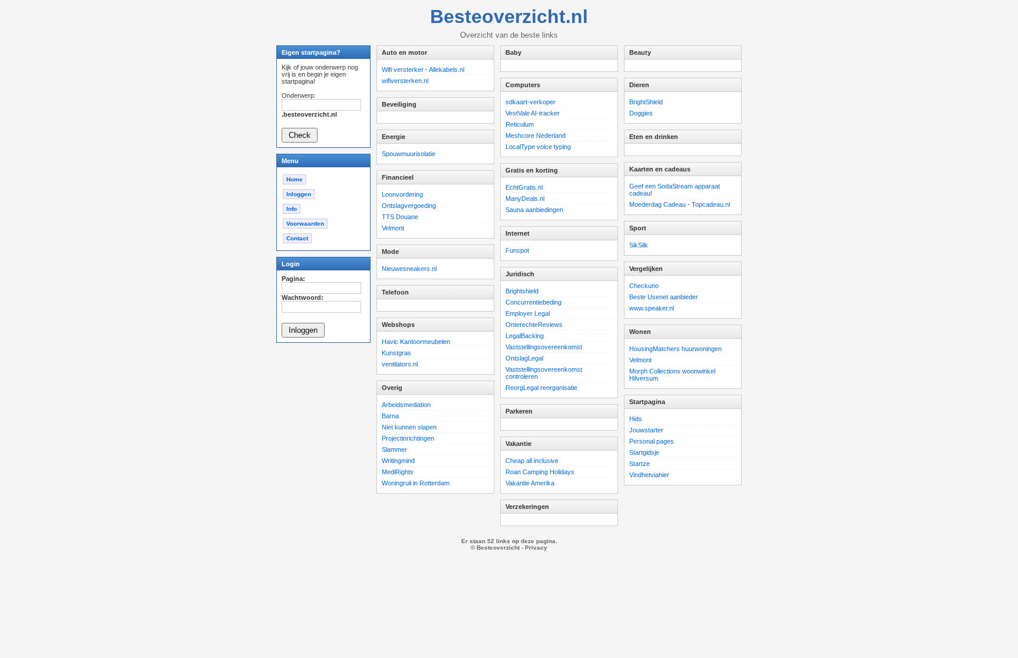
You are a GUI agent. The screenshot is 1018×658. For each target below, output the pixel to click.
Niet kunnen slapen (409, 427)
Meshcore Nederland (535, 135)
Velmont (393, 228)
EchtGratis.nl (524, 187)
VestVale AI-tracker (532, 113)
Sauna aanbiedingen (534, 209)
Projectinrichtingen (408, 438)
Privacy (536, 547)
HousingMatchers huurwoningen (675, 348)
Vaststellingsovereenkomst (543, 347)
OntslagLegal (524, 358)
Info (291, 209)
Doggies (641, 113)
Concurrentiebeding (533, 302)
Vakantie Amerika (529, 483)
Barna (390, 415)
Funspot (517, 250)
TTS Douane (400, 216)
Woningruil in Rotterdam (415, 483)
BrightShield (646, 101)
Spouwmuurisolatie (408, 153)
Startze (639, 463)
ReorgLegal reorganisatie (541, 387)
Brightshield (521, 291)
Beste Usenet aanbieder (663, 296)
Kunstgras (396, 352)
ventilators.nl (400, 364)
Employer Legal (527, 313)
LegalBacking (524, 335)
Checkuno (644, 285)
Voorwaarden (305, 223)
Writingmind (398, 460)
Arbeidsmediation (406, 404)
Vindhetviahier (649, 474)
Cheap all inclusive (531, 460)
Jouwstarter (646, 430)
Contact (297, 238)
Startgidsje (644, 452)
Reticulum (519, 124)
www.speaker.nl (651, 308)
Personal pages (651, 441)
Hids (635, 418)
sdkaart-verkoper (530, 101)
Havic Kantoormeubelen (416, 341)
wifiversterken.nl (405, 80)
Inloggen (298, 194)
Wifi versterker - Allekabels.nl (423, 69)
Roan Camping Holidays (539, 471)
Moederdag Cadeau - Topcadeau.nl (679, 204)
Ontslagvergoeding (409, 205)
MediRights (398, 471)
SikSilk (638, 245)
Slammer (394, 449)
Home (294, 179)
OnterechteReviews (534, 324)
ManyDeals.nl (524, 198)
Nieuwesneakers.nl (409, 268)
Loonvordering (402, 194)
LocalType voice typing (538, 146)
